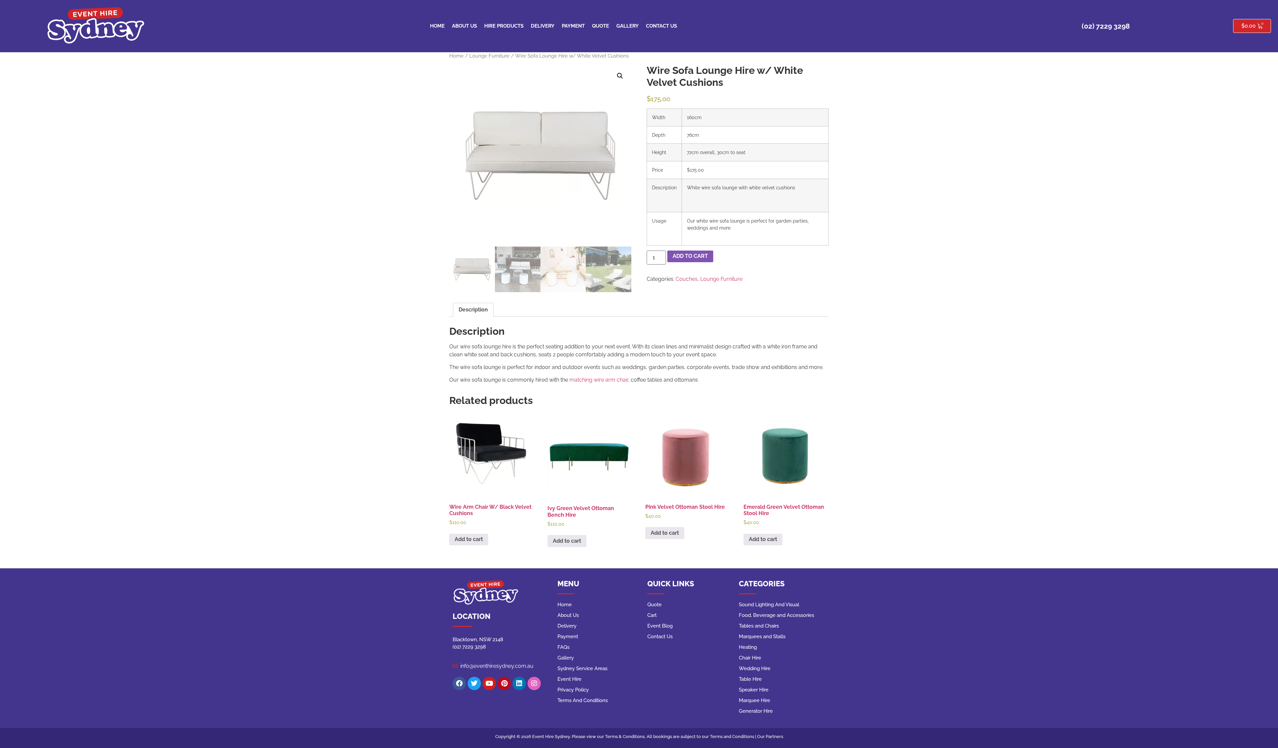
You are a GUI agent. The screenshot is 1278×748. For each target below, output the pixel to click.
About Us (464, 26)
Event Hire (569, 679)
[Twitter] (474, 683)
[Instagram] (534, 683)
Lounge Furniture (489, 56)
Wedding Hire (754, 668)
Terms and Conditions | (733, 736)
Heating (748, 647)
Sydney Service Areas (582, 668)
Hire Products (504, 26)
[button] (620, 76)
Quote (600, 26)
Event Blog (660, 626)
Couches (687, 279)
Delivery (542, 26)
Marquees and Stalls (762, 637)
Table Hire (750, 679)
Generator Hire (756, 711)
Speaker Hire (753, 690)
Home (437, 26)
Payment (573, 26)
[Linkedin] (519, 683)
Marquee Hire (754, 700)
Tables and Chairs (759, 626)
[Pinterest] (504, 683)
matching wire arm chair (598, 380)
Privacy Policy (573, 690)
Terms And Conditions (582, 700)
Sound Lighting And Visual (769, 605)
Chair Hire (750, 658)
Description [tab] (473, 309)
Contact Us (661, 26)
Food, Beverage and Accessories (776, 615)
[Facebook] (459, 683)
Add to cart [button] (469, 539)
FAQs (563, 647)
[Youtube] (489, 683)
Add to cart (690, 256)
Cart (652, 615)
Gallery (627, 26)
